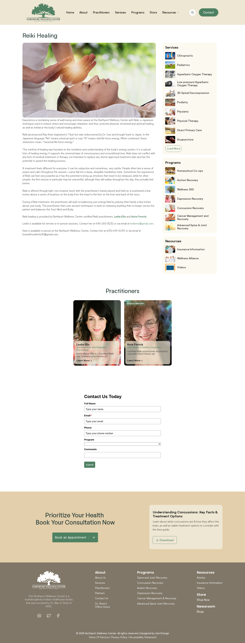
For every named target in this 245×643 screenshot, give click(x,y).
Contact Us (101, 598)
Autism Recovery (147, 588)
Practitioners (102, 588)
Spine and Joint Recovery (152, 577)
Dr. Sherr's (101, 603)
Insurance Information (209, 582)
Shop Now (203, 599)
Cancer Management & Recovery (156, 598)
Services (100, 582)
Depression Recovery (149, 593)
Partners (100, 593)
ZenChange (162, 633)
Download (167, 539)
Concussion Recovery (150, 582)
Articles (201, 577)
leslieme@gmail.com (141, 223)
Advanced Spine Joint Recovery (156, 603)
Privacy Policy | (120, 637)
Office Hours (102, 606)
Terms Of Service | (99, 637)
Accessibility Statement (143, 637)
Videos (201, 588)
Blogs (200, 611)
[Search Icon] (192, 12)
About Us (100, 577)
